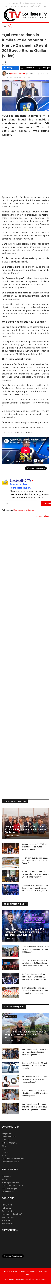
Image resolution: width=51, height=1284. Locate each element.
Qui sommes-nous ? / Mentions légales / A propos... (25, 1279)
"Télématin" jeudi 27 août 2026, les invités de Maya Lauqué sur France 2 (35, 860)
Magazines (13, 3)
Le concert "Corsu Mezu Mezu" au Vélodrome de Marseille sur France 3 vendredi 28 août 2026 (35, 963)
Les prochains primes (11, 1188)
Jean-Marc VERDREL (18, 73)
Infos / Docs (7, 1139)
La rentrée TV (7, 1191)
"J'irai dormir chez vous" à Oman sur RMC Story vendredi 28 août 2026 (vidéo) (35, 949)
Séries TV (42, 6)
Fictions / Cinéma (9, 1143)
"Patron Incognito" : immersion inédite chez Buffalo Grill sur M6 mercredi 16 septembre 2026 (35, 990)
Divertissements (27, 3)
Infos (39, 3)
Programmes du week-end (13, 1158)
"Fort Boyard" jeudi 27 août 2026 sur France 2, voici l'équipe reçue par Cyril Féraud (35, 1052)
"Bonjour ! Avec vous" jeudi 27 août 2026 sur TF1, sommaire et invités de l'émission (25, 829)
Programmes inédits (10, 1161)
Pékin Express (8, 1217)
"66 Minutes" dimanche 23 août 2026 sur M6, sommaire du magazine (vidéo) (34, 1079)
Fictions (24, 6)
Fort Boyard (7, 1205)
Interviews (6, 1176)
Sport (4, 1155)
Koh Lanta (6, 1208)
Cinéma (33, 6)
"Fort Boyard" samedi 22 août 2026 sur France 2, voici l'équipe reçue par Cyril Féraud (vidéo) (35, 1106)
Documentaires (12, 6)
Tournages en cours (10, 1182)
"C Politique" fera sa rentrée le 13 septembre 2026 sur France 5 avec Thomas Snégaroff (35, 874)
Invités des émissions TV (12, 1185)
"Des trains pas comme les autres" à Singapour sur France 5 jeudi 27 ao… (25, 1034)
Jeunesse (6, 1152)
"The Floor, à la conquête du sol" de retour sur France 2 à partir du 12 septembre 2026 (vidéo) (35, 888)
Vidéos (5, 1179)
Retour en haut (42, 516)
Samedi (31, 510)
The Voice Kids (8, 1223)
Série (4, 1146)
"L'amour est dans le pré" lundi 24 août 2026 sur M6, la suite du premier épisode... (35, 1093)
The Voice (6, 1220)
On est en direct (8, 1211)
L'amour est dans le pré (12, 1214)
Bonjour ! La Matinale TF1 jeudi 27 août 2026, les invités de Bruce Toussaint (34, 846)
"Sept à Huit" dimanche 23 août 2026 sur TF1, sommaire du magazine (34, 1065)
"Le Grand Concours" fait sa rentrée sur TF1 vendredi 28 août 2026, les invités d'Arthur (34, 976)
